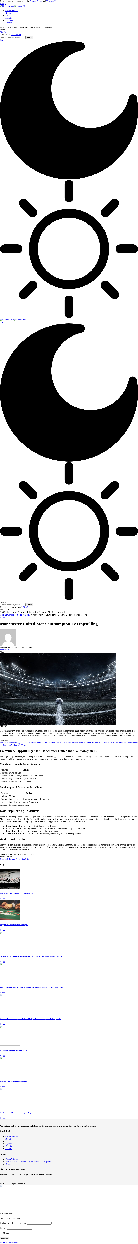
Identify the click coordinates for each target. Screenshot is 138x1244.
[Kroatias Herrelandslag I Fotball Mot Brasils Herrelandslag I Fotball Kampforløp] (10, 982)
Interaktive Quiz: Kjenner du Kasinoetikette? (17, 893)
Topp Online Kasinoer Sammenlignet (14, 925)
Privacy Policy (36, 1)
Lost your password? (9, 1243)
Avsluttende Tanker (19, 745)
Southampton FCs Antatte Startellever (109, 743)
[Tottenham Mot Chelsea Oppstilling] (10, 1045)
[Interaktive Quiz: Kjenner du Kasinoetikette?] (10, 888)
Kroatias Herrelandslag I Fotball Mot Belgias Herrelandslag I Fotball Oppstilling (31, 1019)
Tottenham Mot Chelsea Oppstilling (13, 1050)
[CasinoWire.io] (14, 6)
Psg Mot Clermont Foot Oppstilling (13, 1081)
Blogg (2, 617)
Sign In (26, 607)
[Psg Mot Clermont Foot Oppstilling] (10, 1076)
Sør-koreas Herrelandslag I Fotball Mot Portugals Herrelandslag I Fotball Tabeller (31, 956)
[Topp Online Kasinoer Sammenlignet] (10, 919)
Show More (16, 34)
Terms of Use (52, 1)
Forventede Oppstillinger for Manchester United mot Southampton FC (30, 743)
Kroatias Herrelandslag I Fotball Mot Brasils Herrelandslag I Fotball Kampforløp (31, 987)
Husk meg (7, 1233)
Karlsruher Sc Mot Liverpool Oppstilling (15, 1113)
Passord (3, 1228)
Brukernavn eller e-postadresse (13, 1223)
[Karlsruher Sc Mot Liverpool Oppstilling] (10, 1107)
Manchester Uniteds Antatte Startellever (76, 743)
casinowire (4, 650)
